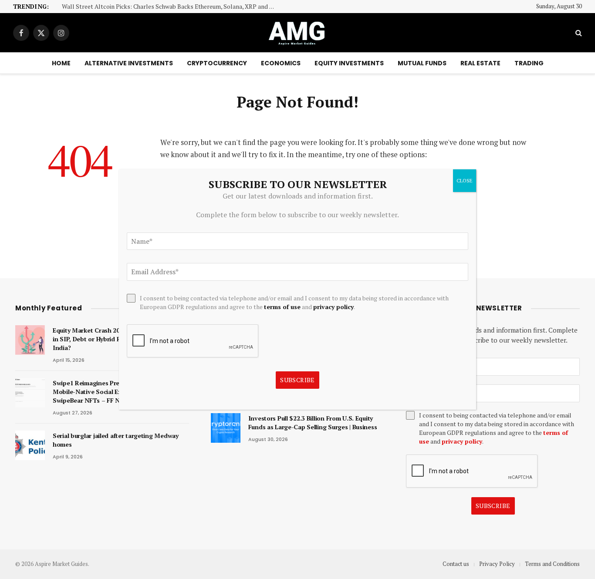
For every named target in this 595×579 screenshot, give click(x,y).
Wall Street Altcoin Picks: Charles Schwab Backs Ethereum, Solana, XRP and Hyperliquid (171, 6)
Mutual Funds (422, 63)
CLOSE (464, 180)
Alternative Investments (129, 63)
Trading (529, 63)
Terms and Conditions (552, 564)
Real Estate (480, 63)
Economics (281, 63)
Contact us (456, 564)
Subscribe (493, 506)
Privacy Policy (497, 564)
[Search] (578, 33)
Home (61, 63)
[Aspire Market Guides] (297, 32)
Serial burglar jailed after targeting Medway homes (116, 439)
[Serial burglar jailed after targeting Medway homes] (30, 445)
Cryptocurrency (217, 63)
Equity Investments (349, 63)
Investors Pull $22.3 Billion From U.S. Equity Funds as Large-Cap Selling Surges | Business (312, 422)
